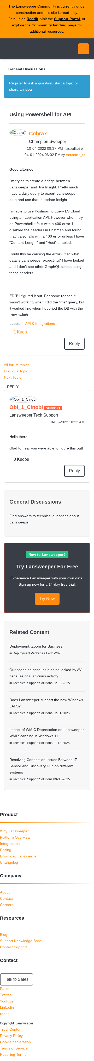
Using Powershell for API (40, 114)
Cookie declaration (15, 1042)
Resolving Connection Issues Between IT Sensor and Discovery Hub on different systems (43, 766)
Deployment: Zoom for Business (35, 646)
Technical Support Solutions (32, 683)
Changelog (9, 862)
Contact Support (13, 947)
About (5, 892)
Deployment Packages (29, 653)
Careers (6, 905)
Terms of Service (14, 1048)
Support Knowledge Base (21, 941)
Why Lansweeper (14, 831)
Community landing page (54, 25)
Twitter (5, 995)
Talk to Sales (16, 979)
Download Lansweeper (19, 856)
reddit (4, 1014)
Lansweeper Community (29, 48)
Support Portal (67, 19)
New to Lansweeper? (47, 554)
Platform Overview (15, 837)
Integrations (10, 843)
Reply (74, 343)
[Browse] (8, 48)
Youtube (7, 1001)
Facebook (8, 989)
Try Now (47, 598)
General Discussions (26, 69)
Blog (3, 934)
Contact (6, 898)
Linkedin (7, 1007)
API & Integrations (40, 323)
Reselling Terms (13, 1054)
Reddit (32, 19)
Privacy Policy (11, 1036)
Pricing (5, 850)
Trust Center (10, 1029)
